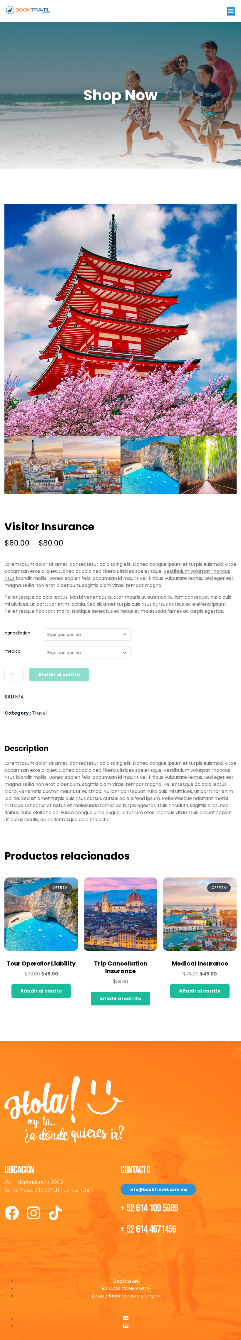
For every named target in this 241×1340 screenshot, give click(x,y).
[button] (231, 11)
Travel (39, 713)
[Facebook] (11, 1213)
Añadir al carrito (59, 674)
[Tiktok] (55, 1213)
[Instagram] (33, 1213)
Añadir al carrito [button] (41, 991)
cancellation (17, 633)
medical (13, 651)
